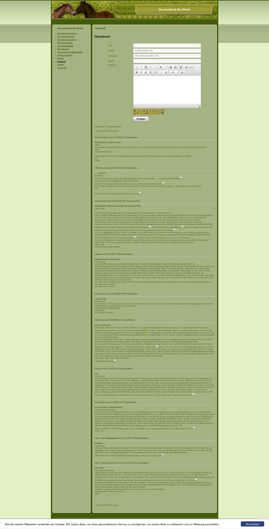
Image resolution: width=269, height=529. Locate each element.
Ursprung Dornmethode (67, 40)
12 (114, 131)
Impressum (61, 68)
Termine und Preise (65, 55)
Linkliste (60, 65)
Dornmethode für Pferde (67, 33)
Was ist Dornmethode (65, 37)
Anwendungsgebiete (65, 46)
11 (112, 131)
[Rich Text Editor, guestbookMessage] (167, 90)
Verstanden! (253, 524)
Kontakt (60, 58)
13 (117, 131)
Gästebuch (61, 61)
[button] (137, 67)
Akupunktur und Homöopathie (70, 52)
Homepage (111, 438)
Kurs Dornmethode (65, 43)
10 (110, 131)
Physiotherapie (63, 49)
